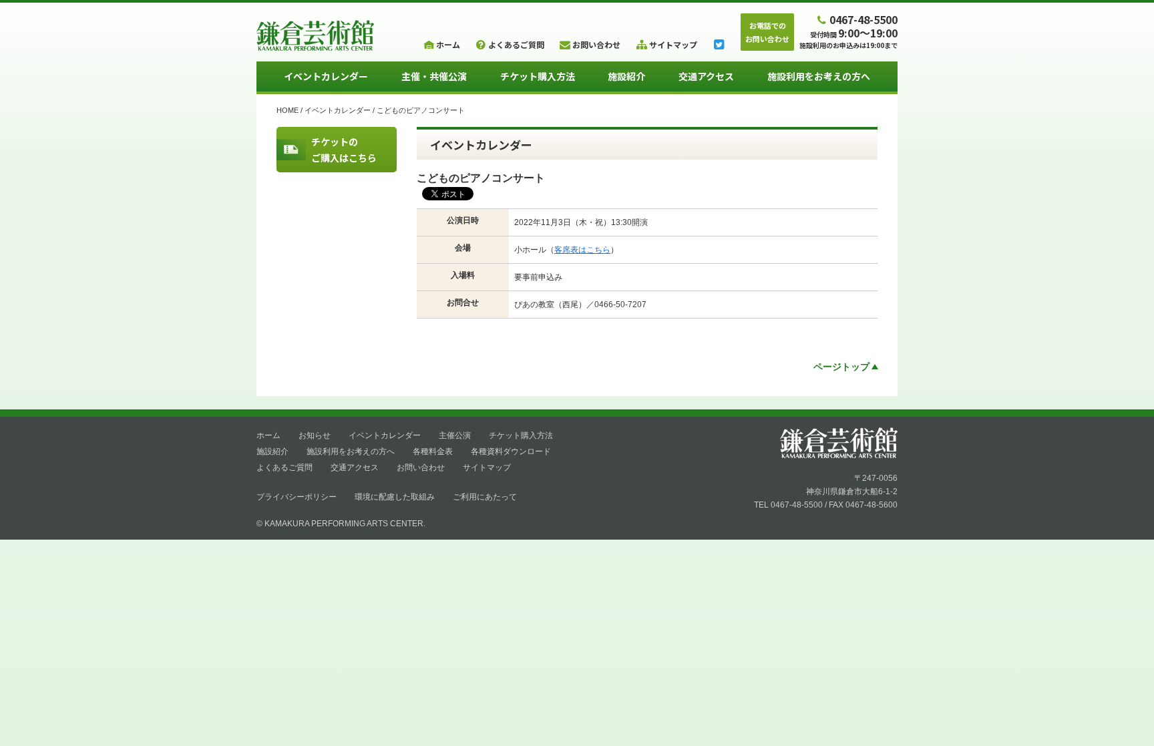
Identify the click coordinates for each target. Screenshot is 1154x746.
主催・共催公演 (434, 76)
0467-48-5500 (863, 19)
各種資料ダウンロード (511, 451)
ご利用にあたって (485, 497)
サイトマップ (487, 467)
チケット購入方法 (537, 76)
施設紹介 (626, 76)
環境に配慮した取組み (395, 497)
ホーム (268, 435)
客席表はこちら (582, 249)
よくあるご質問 (284, 467)
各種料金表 (433, 451)
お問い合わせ (421, 467)
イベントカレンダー (326, 76)
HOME (287, 110)
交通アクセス (706, 76)
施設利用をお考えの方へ (818, 76)
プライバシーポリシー (296, 497)
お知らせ (315, 435)
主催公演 (455, 435)
